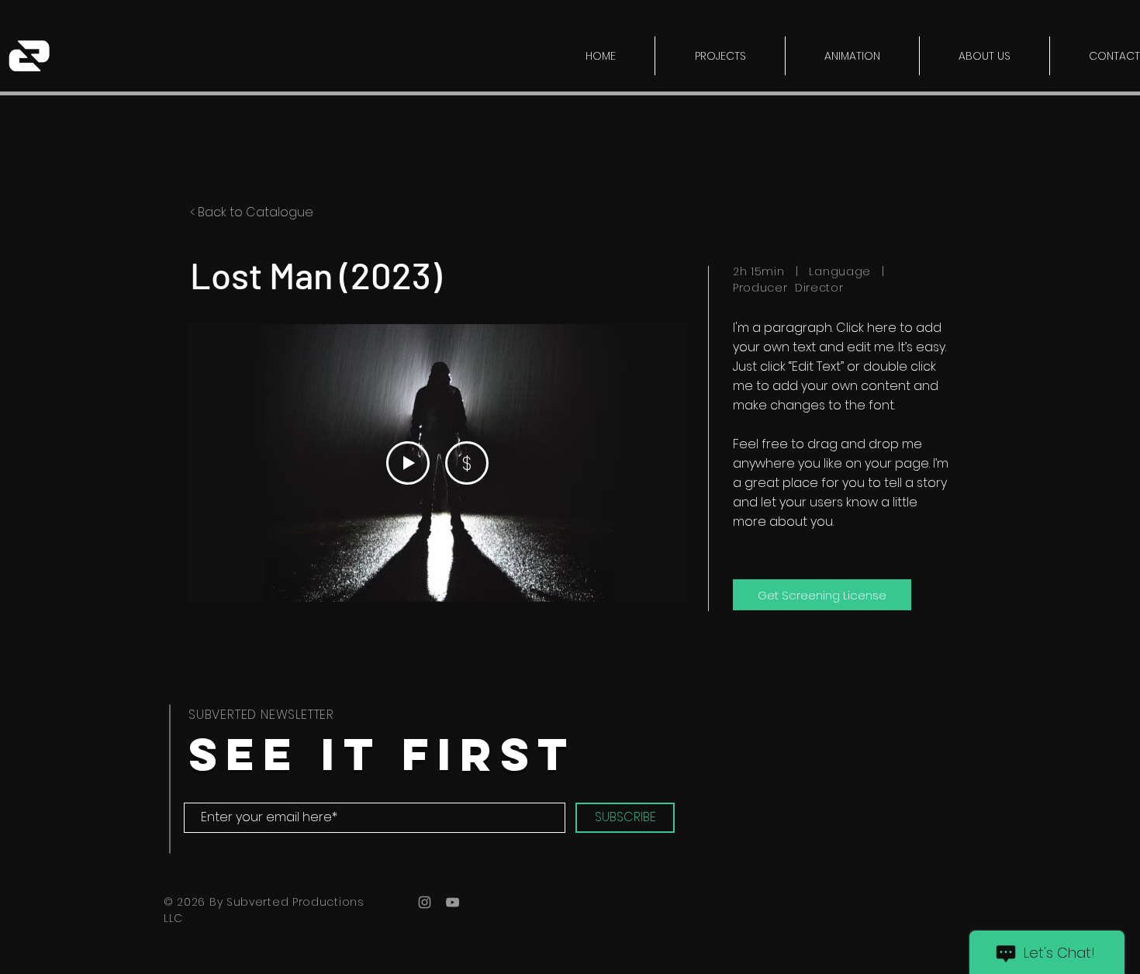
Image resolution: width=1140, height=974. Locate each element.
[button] (720, 55)
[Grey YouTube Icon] (452, 902)
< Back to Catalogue (251, 212)
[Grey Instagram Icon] (424, 902)
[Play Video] (408, 463)
